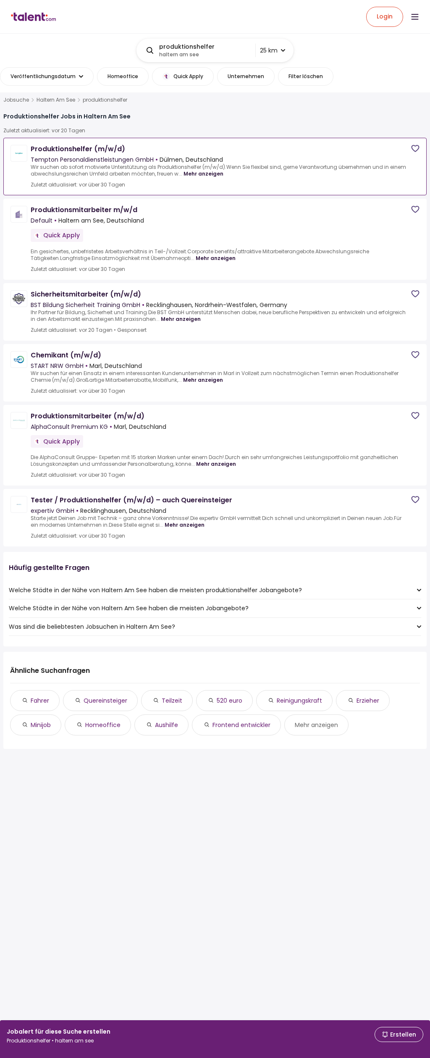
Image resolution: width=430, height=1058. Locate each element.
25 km (269, 50)
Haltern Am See (56, 99)
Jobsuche (16, 99)
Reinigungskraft (299, 700)
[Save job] (415, 148)
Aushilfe (166, 725)
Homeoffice (103, 725)
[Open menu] (415, 17)
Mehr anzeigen (203, 173)
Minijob (41, 725)
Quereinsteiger (105, 700)
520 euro (229, 700)
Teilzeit (172, 700)
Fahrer (40, 700)
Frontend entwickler (241, 725)
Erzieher (368, 700)
